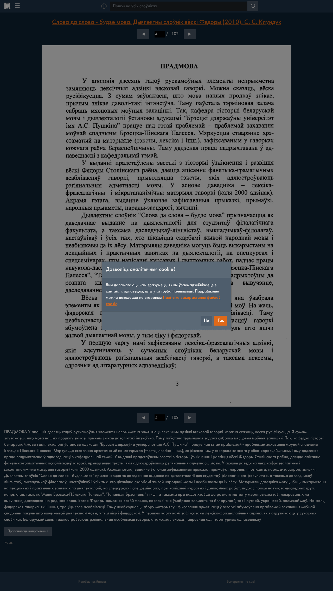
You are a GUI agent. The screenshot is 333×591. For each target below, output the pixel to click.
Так (221, 320)
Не (206, 320)
